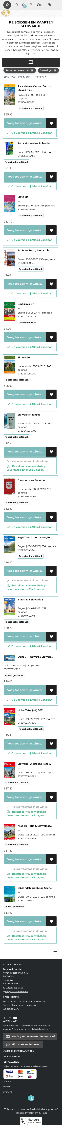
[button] (40, 5)
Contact (7, 1081)
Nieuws (6, 1086)
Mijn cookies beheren (26, 1044)
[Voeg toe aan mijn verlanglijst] (51, 123)
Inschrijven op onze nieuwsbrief (33, 1036)
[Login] (31, 5)
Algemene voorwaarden (18, 1051)
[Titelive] (31, 1097)
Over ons (7, 1092)
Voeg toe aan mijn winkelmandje (26, 123)
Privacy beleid (12, 1056)
